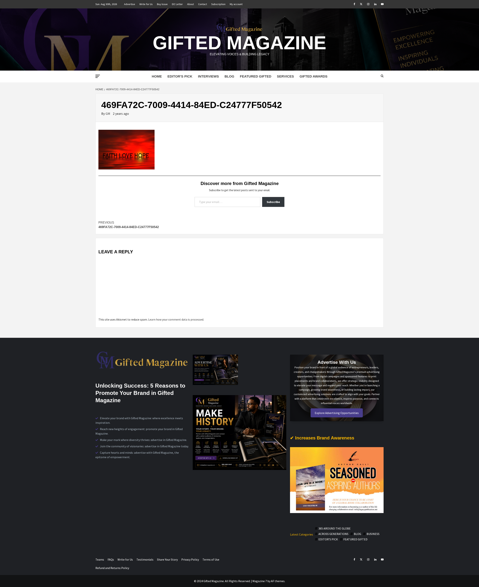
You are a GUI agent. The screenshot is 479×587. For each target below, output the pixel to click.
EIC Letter (177, 4)
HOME (157, 76)
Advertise (129, 4)
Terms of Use (210, 559)
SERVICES (285, 76)
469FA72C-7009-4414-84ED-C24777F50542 (128, 225)
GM (108, 113)
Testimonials (144, 559)
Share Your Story (167, 559)
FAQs (111, 559)
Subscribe (273, 202)
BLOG (229, 76)
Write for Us (146, 4)
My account (236, 4)
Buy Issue (162, 4)
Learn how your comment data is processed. (176, 319)
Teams (99, 559)
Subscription (218, 4)
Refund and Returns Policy (112, 568)
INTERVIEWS (208, 76)
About (190, 4)
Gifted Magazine (239, 42)
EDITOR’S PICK (179, 76)
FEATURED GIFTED (255, 76)
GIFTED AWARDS (313, 76)
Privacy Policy (190, 559)
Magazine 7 (259, 581)
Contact (202, 4)
